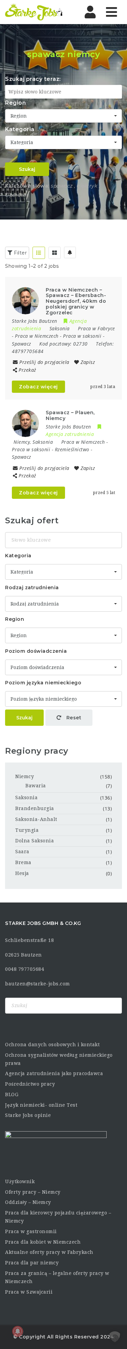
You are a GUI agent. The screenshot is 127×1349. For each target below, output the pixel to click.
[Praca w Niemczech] (34, 12)
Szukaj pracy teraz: (33, 79)
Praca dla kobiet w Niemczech (43, 1242)
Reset (73, 718)
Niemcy (24, 776)
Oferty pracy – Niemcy (33, 1192)
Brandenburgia (34, 808)
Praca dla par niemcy (32, 1262)
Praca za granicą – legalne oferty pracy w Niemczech (57, 1277)
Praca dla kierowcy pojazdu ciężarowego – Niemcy (58, 1217)
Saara (22, 851)
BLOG (11, 1094)
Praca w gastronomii (31, 1231)
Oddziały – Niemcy (28, 1202)
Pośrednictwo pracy (30, 1084)
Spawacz (21, 343)
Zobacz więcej (38, 387)
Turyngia (27, 830)
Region (15, 103)
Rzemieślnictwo (72, 449)
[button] (115, 1337)
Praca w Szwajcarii (28, 1292)
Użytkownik (20, 1181)
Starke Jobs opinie (28, 1115)
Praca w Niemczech (37, 336)
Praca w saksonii (82, 336)
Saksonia (26, 797)
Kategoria (20, 129)
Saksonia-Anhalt (36, 819)
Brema (23, 862)
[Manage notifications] (17, 1331)
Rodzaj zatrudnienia (32, 587)
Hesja (22, 873)
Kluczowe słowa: (27, 186)
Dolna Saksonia (34, 840)
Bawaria (35, 785)
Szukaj (27, 169)
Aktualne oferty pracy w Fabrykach (49, 1252)
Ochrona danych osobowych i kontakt (52, 1044)
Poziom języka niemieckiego (43, 683)
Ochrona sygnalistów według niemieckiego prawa (59, 1059)
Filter (20, 253)
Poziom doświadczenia (36, 651)
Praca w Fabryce (96, 328)
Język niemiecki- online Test (41, 1105)
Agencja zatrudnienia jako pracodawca (54, 1073)
